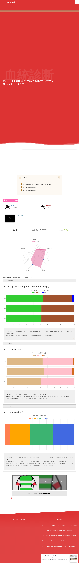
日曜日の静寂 (10, 2)
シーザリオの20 (20, 215)
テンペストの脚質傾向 (29, 190)
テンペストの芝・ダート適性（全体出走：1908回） (38, 184)
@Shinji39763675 (37, 493)
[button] (59, 177)
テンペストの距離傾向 (29, 187)
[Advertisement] (39, 162)
